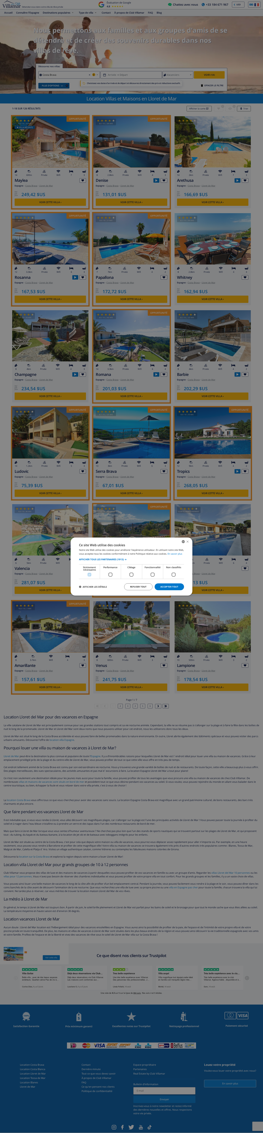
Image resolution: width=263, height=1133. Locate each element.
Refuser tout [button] (138, 586)
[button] (131, 559)
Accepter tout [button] (169, 586)
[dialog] (131, 567)
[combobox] (183, 541)
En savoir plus (175, 553)
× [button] (187, 541)
